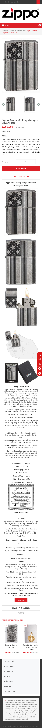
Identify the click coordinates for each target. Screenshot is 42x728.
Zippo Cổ (10, 585)
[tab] (21, 176)
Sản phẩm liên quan (12, 620)
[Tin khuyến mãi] (39, 359)
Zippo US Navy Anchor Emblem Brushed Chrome (30, 647)
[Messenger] (39, 368)
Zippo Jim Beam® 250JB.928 (11, 646)
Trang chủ (5, 30)
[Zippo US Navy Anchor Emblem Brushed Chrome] (31, 634)
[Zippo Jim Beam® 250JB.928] (11, 634)
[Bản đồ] (39, 364)
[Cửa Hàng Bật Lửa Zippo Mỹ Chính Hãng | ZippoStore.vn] (21, 14)
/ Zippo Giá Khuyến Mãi (17, 30)
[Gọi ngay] (39, 354)
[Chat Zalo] (39, 373)
